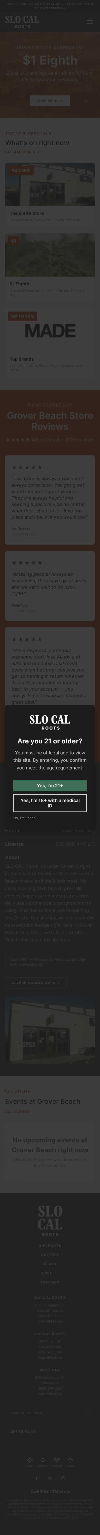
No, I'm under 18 (26, 818)
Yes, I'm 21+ (50, 785)
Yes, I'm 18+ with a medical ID (50, 803)
